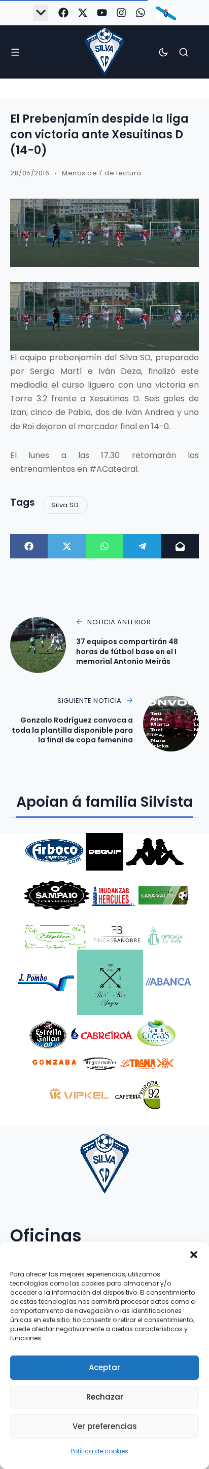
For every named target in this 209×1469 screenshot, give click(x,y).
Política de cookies (99, 1451)
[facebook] (63, 13)
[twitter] (83, 13)
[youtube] (102, 13)
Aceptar (104, 1367)
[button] (194, 1255)
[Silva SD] (104, 52)
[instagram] (121, 13)
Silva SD (65, 505)
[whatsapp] (140, 13)
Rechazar (104, 1396)
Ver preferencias (105, 1426)
